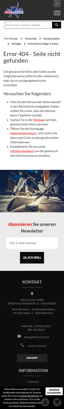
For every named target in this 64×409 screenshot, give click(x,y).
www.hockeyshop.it (23, 133)
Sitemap (38, 120)
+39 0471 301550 (36, 346)
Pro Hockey (11, 38)
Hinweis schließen (54, 391)
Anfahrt (32, 357)
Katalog (33, 381)
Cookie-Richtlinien (29, 395)
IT (57, 3)
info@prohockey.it (22, 151)
